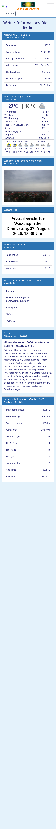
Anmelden (8, 13)
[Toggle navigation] (50, 6)
